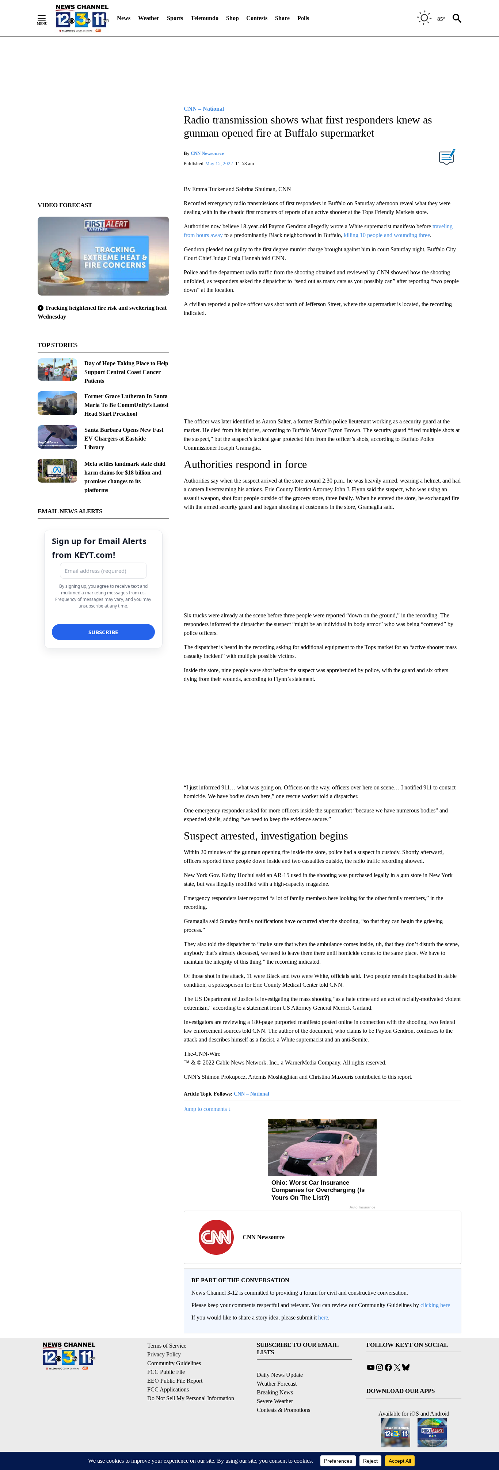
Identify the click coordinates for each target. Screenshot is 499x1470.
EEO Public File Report (174, 1381)
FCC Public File (166, 1372)
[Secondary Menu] (47, 18)
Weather (148, 18)
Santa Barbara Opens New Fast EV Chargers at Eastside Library (123, 438)
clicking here (435, 1305)
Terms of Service (166, 1346)
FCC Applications (168, 1389)
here (323, 1317)
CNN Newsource (207, 153)
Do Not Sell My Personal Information (190, 1398)
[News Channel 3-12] (82, 18)
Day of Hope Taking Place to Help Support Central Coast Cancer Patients (126, 372)
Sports (175, 18)
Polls (303, 18)
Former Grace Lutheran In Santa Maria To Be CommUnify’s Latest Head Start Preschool (126, 405)
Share (282, 18)
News (123, 18)
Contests (256, 18)
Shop (232, 18)
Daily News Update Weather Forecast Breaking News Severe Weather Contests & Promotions (283, 1392)
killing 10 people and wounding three (387, 235)
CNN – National (251, 1094)
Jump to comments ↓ (207, 1109)
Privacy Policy (164, 1354)
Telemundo (204, 18)
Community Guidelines (174, 1363)
